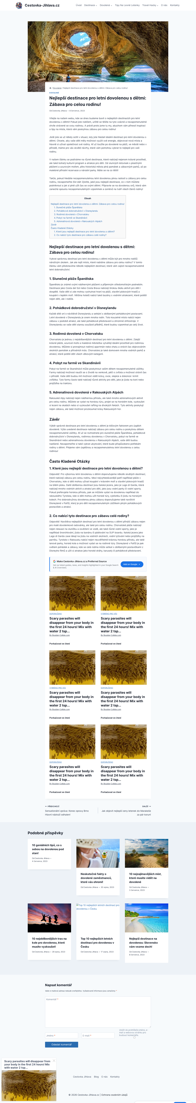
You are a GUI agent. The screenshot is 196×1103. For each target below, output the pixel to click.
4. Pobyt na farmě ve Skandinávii (70, 217)
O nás (164, 5)
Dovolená (54, 93)
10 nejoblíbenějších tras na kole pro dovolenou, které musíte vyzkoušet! (49, 942)
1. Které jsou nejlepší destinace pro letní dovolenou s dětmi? (84, 231)
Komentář (52, 999)
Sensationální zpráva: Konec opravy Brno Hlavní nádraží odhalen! (67, 810)
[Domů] (50, 88)
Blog (96, 1076)
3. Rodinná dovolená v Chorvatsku (71, 214)
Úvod (79, 5)
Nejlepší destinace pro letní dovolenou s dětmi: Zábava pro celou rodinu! (87, 204)
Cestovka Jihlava (59, 111)
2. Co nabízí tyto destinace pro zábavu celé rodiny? (80, 235)
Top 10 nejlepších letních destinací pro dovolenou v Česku (97, 942)
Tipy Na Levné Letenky (127, 5)
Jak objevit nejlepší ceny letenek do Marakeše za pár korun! (126, 810)
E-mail (87, 1035)
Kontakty (174, 5)
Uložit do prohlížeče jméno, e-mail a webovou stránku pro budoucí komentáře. (133, 1033)
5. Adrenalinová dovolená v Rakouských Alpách (78, 221)
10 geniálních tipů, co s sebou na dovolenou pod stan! (48, 849)
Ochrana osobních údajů (114, 1095)
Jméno (50, 1035)
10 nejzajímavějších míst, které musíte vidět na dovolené (145, 878)
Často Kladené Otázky (62, 228)
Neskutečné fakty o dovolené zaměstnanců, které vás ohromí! (96, 878)
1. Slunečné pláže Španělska (68, 207)
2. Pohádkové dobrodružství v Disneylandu (76, 211)
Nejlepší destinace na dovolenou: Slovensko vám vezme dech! (143, 942)
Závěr (54, 224)
